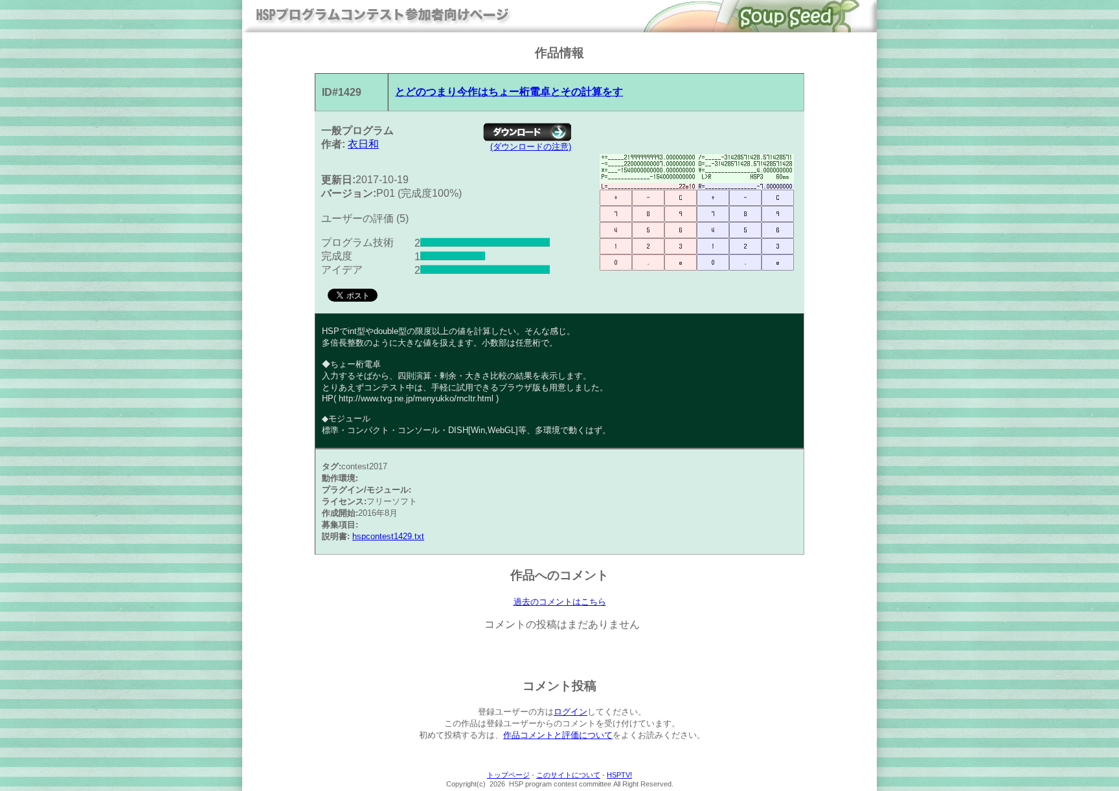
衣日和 (363, 144)
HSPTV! (619, 775)
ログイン (570, 712)
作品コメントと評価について (558, 735)
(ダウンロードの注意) (530, 146)
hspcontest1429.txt (388, 536)
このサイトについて (568, 775)
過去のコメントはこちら (560, 602)
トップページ (508, 775)
